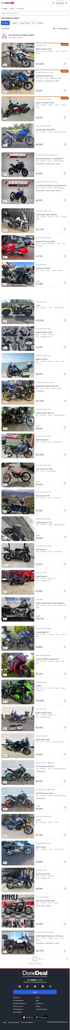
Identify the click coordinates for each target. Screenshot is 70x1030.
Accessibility (17, 1012)
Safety (38, 1006)
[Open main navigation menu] (67, 3)
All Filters (40, 23)
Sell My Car (39, 1003)
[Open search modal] (53, 3)
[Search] (4, 13)
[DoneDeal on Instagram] (50, 986)
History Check (18, 1006)
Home (12, 8)
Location (14, 23)
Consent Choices (41, 1009)
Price (34, 23)
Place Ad (60, 3)
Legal (4, 1022)
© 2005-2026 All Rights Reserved (57, 1022)
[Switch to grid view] (54, 28)
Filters (6, 23)
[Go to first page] (3, 959)
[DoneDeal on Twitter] (27, 986)
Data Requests (18, 1009)
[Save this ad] (65, 64)
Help (37, 1000)
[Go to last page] (67, 959)
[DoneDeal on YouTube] (35, 986)
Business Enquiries (19, 1003)
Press (38, 997)
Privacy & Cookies (13, 1022)
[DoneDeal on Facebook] (20, 986)
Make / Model (24, 23)
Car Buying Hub (18, 1000)
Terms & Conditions (27, 1022)
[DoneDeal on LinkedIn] (43, 986)
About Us (16, 997)
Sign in (35, 992)
